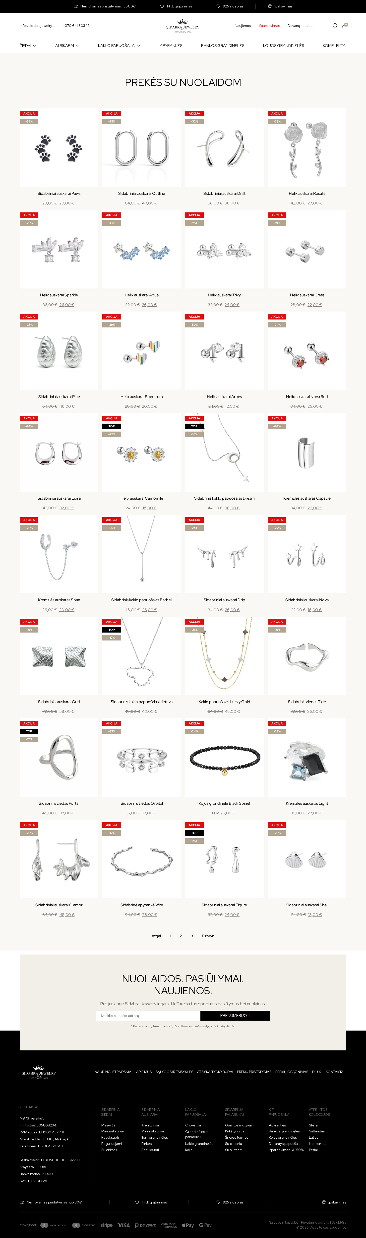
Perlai (313, 1150)
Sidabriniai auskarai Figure (224, 905)
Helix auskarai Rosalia (307, 193)
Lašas (313, 1137)
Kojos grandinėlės (283, 1137)
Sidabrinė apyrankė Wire (142, 905)
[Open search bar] (335, 25)
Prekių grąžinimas (291, 1072)
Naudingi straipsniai (113, 1072)
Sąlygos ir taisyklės (174, 1072)
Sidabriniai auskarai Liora (59, 498)
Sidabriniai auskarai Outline (141, 193)
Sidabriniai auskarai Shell (307, 905)
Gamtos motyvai (238, 1125)
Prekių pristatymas (254, 1072)
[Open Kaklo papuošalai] (139, 46)
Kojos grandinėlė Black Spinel (224, 803)
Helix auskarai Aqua (142, 295)
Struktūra (339, 1222)
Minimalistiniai (112, 1131)
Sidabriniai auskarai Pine (59, 396)
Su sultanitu (234, 1150)
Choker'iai (193, 1125)
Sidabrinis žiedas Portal (59, 803)
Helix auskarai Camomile (142, 498)
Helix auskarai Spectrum (142, 396)
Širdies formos (236, 1137)
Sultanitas (317, 1131)
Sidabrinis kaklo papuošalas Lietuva (142, 701)
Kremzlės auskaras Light (307, 803)
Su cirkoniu (109, 1150)
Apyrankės (277, 1125)
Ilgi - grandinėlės (154, 1137)
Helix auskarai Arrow (224, 396)
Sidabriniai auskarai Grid (59, 701)
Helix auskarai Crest (307, 295)
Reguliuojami (111, 1143)
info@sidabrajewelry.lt (37, 25)
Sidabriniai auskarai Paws (59, 193)
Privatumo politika (315, 1222)
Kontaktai (335, 1072)
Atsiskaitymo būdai (215, 1072)
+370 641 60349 (76, 25)
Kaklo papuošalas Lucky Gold (224, 701)
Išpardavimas (269, 25)
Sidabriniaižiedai (111, 1112)
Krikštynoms (234, 1131)
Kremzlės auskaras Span (59, 599)
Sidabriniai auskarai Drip (224, 599)
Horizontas (317, 1143)
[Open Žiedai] (34, 46)
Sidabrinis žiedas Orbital (142, 803)
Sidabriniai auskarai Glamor (59, 905)
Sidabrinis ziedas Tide (307, 701)
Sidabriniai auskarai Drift (224, 193)
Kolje (189, 1150)
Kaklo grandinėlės (199, 1143)
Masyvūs (108, 1125)
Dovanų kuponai (300, 25)
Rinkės (146, 1143)
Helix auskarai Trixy (224, 295)
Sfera (313, 1125)
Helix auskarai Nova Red (307, 396)
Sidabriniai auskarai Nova (307, 599)
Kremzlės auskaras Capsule (307, 498)
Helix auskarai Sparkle (59, 295)
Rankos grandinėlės (284, 1131)
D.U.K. (317, 1072)
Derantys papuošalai (285, 1143)
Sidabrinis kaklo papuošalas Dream (224, 498)
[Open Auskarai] (77, 46)
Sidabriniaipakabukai (234, 1112)
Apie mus (144, 1072)
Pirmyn (208, 936)
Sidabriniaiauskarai (151, 1112)
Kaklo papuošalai (196, 1112)
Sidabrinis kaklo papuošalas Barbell (141, 599)
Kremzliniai (150, 1125)
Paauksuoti (110, 1137)
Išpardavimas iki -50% (286, 1150)
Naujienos (243, 25)
